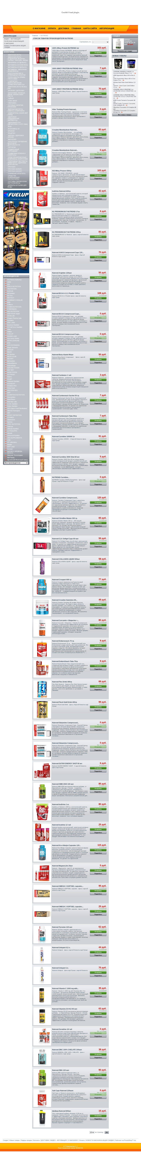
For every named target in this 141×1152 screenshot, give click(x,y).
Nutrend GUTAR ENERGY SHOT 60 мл (67, 764)
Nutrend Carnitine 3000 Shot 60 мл (65, 457)
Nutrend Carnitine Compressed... (65, 498)
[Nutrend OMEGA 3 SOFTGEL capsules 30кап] (42, 914)
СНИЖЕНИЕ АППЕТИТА (16, 173)
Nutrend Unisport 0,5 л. (61, 948)
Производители (11, 276)
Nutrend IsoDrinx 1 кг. (60, 804)
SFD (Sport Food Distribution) (17, 408)
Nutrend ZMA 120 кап (60, 1070)
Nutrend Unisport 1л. (60, 968)
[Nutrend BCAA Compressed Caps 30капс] (42, 342)
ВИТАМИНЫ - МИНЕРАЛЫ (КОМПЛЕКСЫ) (17, 70)
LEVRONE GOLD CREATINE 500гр (124, 95)
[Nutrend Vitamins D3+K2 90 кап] (42, 1016)
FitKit (9, 329)
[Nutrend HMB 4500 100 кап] (42, 791)
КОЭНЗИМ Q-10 (13, 129)
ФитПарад (10, 457)
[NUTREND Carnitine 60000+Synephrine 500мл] (42, 485)
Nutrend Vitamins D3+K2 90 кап (64, 1009)
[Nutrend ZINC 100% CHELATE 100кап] (42, 1057)
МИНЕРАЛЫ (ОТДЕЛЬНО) (17, 62)
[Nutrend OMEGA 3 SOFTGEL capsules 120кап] (42, 894)
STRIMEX (10, 417)
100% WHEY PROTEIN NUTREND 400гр (67, 89)
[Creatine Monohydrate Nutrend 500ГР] (42, 158)
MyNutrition (11, 361)
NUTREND (11, 374)
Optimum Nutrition (13, 381)
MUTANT (10, 359)
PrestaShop (128, 1140)
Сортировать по (85, 42)
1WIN (9, 282)
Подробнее (98, 56)
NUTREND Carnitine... (60, 477)
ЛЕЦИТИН (11, 133)
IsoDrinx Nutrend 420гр (61, 191)
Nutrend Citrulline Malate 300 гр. (64, 518)
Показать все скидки (125, 51)
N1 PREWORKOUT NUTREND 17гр (66, 212)
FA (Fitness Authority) (14, 280)
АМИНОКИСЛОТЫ (14, 55)
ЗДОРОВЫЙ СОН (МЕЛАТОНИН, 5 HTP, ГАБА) (18, 123)
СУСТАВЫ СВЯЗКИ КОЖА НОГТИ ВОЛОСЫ (17, 182)
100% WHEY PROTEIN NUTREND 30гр (67, 68)
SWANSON (11, 420)
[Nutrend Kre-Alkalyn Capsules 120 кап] (42, 853)
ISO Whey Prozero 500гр (61, 171)
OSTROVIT (11, 383)
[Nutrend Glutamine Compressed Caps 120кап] (42, 730)
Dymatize (10, 320)
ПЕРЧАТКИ (12, 147)
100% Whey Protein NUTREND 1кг (65, 48)
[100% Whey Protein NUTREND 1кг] (42, 55)
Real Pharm (11, 399)
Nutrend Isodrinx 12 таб (61, 825)
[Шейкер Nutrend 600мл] (42, 1119)
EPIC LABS (11, 322)
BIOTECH (10, 298)
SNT (8, 413)
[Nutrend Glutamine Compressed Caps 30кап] (42, 750)
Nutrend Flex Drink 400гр (62, 682)
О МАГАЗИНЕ (9, 43)
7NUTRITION (12, 289)
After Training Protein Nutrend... (64, 109)
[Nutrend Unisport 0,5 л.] (42, 955)
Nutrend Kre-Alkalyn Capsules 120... (66, 845)
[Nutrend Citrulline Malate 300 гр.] (42, 526)
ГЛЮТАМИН (12, 103)
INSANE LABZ (12, 336)
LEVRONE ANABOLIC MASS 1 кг (123, 71)
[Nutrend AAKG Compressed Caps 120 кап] (42, 260)
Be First (10, 295)
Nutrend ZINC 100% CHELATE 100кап (67, 1050)
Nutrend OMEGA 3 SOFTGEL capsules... (67, 886)
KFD (8, 343)
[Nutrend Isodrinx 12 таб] (42, 832)
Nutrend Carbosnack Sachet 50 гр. (65, 396)
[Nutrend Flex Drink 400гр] (42, 689)
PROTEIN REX (12, 390)
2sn (8, 284)
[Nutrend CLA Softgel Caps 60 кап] (42, 546)
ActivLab (10, 291)
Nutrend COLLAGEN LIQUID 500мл (66, 559)
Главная (76, 28)
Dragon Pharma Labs (14, 318)
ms (135, 1140)
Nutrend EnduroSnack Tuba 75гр (65, 661)
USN (8, 440)
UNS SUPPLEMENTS (14, 438)
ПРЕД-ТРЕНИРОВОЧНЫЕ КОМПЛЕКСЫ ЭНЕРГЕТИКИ (18, 158)
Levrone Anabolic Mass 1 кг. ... (123, 73)
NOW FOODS (12, 372)
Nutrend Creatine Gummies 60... (64, 600)
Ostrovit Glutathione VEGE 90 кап (128, 41)
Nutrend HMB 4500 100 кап (63, 784)
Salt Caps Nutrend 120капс (63, 1091)
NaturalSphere (12, 363)
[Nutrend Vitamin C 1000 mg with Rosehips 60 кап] (42, 996)
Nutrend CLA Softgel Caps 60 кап (65, 539)
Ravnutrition (11, 397)
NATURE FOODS (13, 368)
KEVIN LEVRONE (13, 340)
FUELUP (10, 334)
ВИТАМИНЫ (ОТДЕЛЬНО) (17, 67)
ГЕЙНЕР (11, 98)
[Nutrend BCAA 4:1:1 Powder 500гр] (42, 301)
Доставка (63, 28)
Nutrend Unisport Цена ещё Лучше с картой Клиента (70, 970)
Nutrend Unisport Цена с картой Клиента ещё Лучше (70, 950)
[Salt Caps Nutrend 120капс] (42, 1098)
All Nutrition (11, 293)
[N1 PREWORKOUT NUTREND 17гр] (42, 219)
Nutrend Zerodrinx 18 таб (62, 1029)
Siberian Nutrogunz (13, 410)
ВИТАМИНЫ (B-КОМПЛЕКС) (18, 65)
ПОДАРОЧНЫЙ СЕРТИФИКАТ (13, 150)
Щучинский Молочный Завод (17, 460)
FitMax (9, 331)
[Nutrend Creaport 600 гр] (42, 587)
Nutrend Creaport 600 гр (61, 580)
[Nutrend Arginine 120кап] (42, 280)
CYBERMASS (12, 309)
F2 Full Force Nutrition (14, 327)
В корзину (98, 52)
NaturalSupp (11, 365)
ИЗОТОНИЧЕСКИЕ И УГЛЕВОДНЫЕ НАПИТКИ (16, 74)
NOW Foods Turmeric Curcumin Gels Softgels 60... (124, 104)
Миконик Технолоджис (15, 455)
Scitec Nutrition (12, 406)
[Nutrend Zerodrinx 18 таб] (42, 1037)
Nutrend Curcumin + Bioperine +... (65, 620)
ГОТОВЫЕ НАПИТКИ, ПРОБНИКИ (15, 106)
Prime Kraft (11, 388)
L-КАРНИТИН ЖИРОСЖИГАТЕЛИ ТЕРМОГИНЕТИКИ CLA (16, 82)
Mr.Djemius (11, 354)
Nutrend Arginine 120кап (62, 273)
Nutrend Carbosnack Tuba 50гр (64, 416)
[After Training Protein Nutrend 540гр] (42, 117)
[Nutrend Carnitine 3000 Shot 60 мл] (42, 464)
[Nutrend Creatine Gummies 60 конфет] (42, 607)
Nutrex (9, 377)
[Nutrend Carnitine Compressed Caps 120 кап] (42, 505)
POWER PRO (12, 386)
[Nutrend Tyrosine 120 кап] (42, 935)
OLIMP (9, 379)
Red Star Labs (12, 402)
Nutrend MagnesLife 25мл (62, 866)
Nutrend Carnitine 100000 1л (63, 437)
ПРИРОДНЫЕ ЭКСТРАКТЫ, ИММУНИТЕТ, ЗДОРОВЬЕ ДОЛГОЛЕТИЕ (18, 162)
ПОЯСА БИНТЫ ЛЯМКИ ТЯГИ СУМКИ (16, 78)
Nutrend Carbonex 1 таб (61, 375)
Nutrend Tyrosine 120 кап (62, 927)
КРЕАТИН (11, 131)
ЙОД (9, 126)
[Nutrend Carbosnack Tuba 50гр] (42, 423)
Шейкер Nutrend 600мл (61, 1111)
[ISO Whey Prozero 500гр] (42, 178)
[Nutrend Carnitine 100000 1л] (42, 444)
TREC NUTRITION (13, 424)
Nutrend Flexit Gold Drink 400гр (64, 702)
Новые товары (119, 56)
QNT (9, 392)
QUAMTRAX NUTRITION (16, 395)
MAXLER (10, 350)
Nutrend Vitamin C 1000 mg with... (65, 988)
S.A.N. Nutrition (12, 404)
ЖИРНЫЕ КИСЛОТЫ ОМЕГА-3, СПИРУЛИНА (16, 110)
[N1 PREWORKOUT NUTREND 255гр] (42, 239)
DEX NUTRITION (13, 311)
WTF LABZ (11, 447)
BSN (8, 302)
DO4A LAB (10, 316)
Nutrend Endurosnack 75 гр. (63, 641)
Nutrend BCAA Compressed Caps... (66, 314)
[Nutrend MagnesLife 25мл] (42, 873)
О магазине (39, 28)
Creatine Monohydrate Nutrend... (65, 130)
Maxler (9, 352)
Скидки (116, 36)
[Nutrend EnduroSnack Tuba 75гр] (42, 669)
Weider (9, 444)
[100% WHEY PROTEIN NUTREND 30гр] (42, 76)
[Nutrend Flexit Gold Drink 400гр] (42, 710)
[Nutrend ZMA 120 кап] (42, 1078)
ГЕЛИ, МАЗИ (12, 101)
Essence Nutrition (13, 325)
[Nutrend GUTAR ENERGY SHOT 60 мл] (42, 771)
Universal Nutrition (13, 435)
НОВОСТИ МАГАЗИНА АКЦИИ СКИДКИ (100, 1140)
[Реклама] (16, 272)
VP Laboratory (12, 442)
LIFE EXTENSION (13, 345)
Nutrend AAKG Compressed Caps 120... (68, 253)
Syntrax (10, 422)
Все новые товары (124, 115)
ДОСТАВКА (45, 1140)
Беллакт (10, 449)
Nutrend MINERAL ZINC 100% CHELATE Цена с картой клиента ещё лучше (68, 1053)
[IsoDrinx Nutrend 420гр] (42, 199)
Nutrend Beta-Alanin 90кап (62, 355)
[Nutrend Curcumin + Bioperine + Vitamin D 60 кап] (42, 628)
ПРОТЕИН (11, 167)
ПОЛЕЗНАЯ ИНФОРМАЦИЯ (14, 41)
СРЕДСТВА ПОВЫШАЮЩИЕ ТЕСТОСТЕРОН (14, 177)
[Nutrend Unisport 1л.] (42, 975)
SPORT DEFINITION (14, 415)
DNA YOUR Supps (13, 313)
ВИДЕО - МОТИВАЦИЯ (12, 39)
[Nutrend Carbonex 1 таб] (42, 383)
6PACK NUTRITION (14, 286)
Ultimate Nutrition (13, 429)
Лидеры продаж (26, 1140)
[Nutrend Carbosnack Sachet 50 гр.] (42, 403)
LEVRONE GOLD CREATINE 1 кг (123, 89)
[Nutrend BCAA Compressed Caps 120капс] (42, 321)
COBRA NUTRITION (14, 307)
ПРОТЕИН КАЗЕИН (15, 169)
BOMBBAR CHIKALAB (14, 300)
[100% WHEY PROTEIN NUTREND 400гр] (42, 96)
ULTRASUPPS (12, 431)
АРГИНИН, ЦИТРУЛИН (16, 90)
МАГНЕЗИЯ (12, 139)
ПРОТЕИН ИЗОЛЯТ (15, 171)
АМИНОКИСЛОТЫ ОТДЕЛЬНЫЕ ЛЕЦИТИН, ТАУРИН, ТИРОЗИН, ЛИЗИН (18, 58)
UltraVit (9, 433)
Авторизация (106, 28)
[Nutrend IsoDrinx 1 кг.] (42, 812)
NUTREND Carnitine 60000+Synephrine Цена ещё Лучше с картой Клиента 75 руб (68, 480)
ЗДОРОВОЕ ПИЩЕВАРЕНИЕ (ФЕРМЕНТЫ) (13, 118)
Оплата (52, 28)
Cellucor (10, 304)
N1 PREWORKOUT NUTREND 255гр (66, 232)
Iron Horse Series (13, 338)
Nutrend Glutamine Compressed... (65, 723)
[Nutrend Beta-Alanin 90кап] (42, 362)
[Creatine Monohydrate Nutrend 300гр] (42, 137)
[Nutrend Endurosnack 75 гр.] (42, 648)
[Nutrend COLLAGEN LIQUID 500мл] (42, 567)
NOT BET (10, 370)
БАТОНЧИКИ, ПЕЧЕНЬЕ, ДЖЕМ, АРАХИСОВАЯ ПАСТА (16, 94)
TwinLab (10, 426)
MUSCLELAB (11, 356)
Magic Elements (12, 347)
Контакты (36, 1140)
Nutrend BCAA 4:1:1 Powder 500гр (66, 293)
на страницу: (99, 1132)
